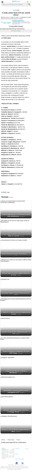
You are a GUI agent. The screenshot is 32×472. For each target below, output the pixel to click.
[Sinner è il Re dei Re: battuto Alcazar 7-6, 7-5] (16, 327)
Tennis (14, 10)
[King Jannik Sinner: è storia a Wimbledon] (16, 366)
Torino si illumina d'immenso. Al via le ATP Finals (16, 352)
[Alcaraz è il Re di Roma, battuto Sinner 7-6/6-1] (16, 424)
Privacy (17, 453)
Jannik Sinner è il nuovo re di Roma (14, 254)
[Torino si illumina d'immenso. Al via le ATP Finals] (16, 346)
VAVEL (3, 439)
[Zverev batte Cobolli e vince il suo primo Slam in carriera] (16, 229)
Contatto (17, 448)
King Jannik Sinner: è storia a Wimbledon (16, 372)
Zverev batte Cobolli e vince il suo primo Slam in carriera (16, 235)
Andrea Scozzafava (19, 20)
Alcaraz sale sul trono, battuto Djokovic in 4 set (16, 274)
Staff (27, 448)
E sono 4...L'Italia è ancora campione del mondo (16, 313)
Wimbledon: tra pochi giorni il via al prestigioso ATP (16, 391)
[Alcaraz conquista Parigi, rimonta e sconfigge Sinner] (16, 405)
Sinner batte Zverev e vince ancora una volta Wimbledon (16, 215)
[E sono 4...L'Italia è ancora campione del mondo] (16, 307)
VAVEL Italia (10, 439)
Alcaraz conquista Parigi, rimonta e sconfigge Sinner (16, 411)
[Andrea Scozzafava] (6, 22)
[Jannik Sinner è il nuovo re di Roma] (16, 248)
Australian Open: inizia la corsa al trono (15, 293)
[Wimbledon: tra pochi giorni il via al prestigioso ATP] (16, 385)
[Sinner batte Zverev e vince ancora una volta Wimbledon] (16, 209)
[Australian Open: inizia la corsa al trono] (16, 288)
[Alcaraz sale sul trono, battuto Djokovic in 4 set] (16, 268)
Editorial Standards (19, 459)
